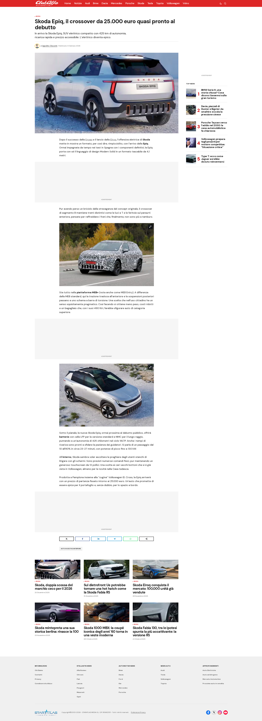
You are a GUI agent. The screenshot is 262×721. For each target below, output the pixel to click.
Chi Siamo (39, 670)
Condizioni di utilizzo (43, 683)
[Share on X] (66, 539)
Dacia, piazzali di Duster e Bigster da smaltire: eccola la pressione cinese (212, 110)
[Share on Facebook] (82, 539)
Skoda (38, 16)
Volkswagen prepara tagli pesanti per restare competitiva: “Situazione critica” (213, 143)
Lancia (79, 683)
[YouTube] (225, 712)
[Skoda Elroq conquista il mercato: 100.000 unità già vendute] (155, 569)
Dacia (121, 675)
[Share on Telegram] (114, 539)
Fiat (78, 679)
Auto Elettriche (209, 670)
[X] (214, 712)
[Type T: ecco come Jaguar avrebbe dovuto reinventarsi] (191, 159)
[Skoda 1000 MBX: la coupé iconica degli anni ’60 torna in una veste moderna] (106, 612)
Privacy (38, 679)
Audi (162, 670)
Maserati (80, 692)
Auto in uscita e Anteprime (71, 549)
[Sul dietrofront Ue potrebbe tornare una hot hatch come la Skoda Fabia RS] (106, 569)
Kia (120, 683)
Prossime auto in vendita (213, 683)
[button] (221, 3)
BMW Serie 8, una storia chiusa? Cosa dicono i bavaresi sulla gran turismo (214, 94)
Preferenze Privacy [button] (138, 712)
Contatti (38, 675)
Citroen (80, 675)
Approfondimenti (211, 666)
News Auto (166, 666)
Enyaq (88, 139)
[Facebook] (208, 712)
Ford (121, 679)
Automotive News (127, 666)
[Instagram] (220, 712)
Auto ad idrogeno (210, 675)
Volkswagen (166, 679)
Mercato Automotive (212, 679)
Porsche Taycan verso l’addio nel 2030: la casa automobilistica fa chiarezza (214, 126)
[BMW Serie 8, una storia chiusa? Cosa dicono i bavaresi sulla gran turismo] (191, 94)
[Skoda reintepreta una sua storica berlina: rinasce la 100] (57, 612)
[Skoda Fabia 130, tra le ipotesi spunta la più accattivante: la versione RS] (155, 612)
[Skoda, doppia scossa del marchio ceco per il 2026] (57, 569)
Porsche (122, 692)
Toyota (163, 683)
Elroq (113, 139)
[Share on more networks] (146, 539)
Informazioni (41, 666)
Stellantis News (84, 666)
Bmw (121, 670)
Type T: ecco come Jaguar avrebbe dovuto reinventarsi (212, 159)
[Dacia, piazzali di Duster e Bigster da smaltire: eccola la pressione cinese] (191, 110)
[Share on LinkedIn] (98, 539)
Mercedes (123, 688)
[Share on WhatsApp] (130, 539)
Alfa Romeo (81, 670)
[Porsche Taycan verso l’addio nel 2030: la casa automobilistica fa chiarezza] (191, 126)
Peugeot (80, 688)
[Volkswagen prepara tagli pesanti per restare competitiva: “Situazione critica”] (191, 143)
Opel (79, 697)
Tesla (163, 675)
